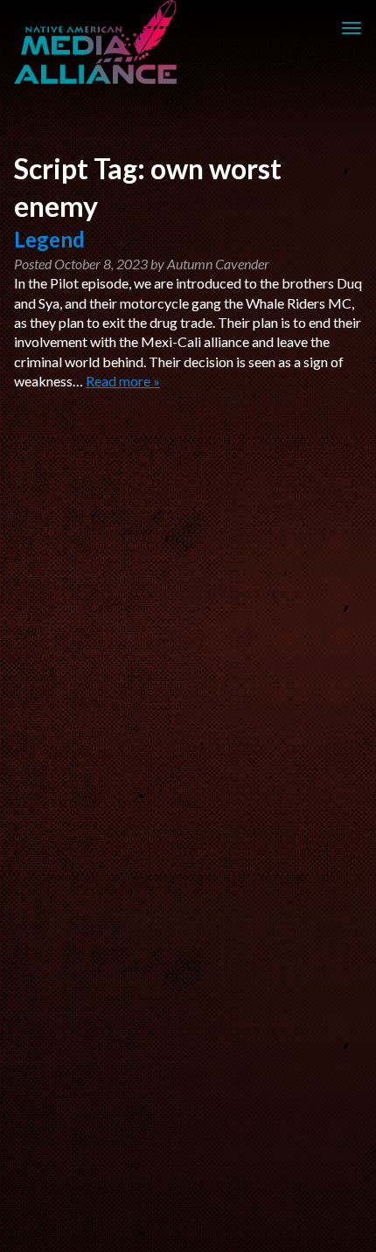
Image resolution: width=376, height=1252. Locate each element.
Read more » (123, 380)
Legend (49, 239)
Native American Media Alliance (98, 42)
